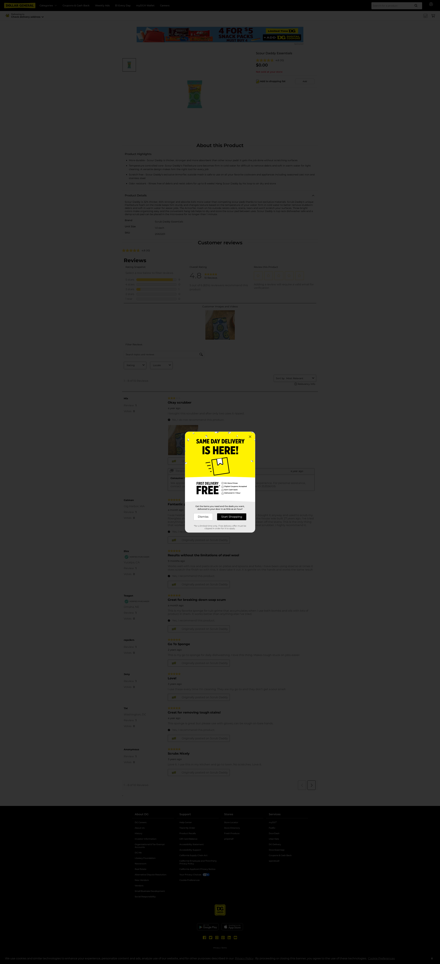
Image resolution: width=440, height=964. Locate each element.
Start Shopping (231, 516)
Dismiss (203, 516)
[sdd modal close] (250, 436)
